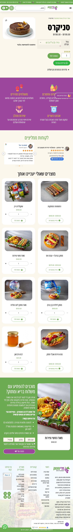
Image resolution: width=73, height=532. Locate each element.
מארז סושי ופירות (18, 255)
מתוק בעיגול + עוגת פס (54, 255)
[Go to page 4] (17, 165)
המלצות (47, 478)
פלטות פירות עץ (33, 490)
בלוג (48, 486)
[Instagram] (5, 493)
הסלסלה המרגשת (22, 505)
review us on (58, 159)
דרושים (47, 489)
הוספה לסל (54, 55)
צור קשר (47, 492)
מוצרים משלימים (32, 487)
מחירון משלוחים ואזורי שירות (45, 482)
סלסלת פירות (33, 475)
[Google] (5, 497)
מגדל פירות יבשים (21, 500)
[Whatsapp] (9, 493)
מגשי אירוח (34, 478)
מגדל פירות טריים (21, 495)
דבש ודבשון (18, 354)
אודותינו (47, 475)
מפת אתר (46, 506)
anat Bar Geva (22, 145)
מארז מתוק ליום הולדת (18, 305)
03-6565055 (8, 422)
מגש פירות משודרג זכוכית (20, 485)
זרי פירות (34, 484)
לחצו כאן (28, 429)
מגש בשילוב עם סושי (20, 480)
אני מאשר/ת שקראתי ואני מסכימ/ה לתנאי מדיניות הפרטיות (19, 445)
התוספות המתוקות (54, 206)
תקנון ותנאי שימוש (46, 496)
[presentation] (39, 413)
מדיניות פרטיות (45, 500)
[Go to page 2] (20, 165)
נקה (60, 46)
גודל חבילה (66, 43)
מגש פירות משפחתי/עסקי (20, 475)
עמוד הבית (67, 18)
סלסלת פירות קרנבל (20, 490)
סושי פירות (34, 481)
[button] (70, 8)
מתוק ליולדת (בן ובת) (54, 305)
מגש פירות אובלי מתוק (55, 354)
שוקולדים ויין (18, 206)
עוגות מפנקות (58, 18)
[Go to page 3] (19, 165)
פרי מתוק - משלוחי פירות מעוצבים (51, 148)
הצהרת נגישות (45, 503)
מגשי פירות (34, 472)
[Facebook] (9, 497)
